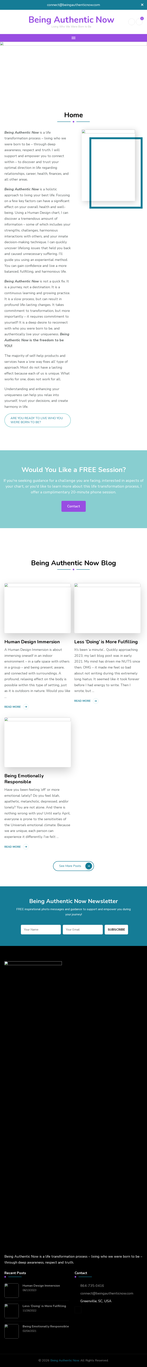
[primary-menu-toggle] (73, 38)
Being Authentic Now (71, 20)
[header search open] (131, 21)
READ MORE (12, 707)
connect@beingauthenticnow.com (106, 1293)
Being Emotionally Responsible (24, 779)
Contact (73, 506)
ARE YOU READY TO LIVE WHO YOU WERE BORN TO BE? (37, 420)
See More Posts (70, 866)
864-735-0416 (92, 1285)
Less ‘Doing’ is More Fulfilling (106, 642)
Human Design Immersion (32, 642)
